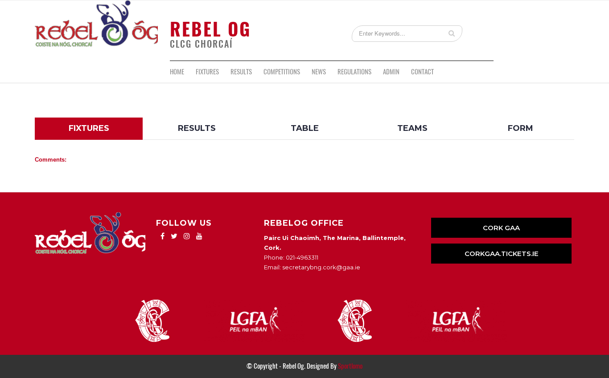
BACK (553, 110)
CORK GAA (501, 228)
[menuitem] (177, 72)
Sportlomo (350, 366)
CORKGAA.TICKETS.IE (502, 253)
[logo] (96, 30)
